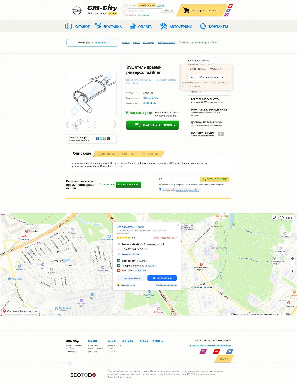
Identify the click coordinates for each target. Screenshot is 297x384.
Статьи (110, 348)
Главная (125, 43)
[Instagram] (226, 14)
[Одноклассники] (105, 137)
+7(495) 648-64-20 (222, 340)
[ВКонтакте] (228, 10)
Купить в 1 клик (215, 179)
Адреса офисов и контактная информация (210, 345)
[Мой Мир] (108, 137)
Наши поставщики (95, 348)
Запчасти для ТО (114, 345)
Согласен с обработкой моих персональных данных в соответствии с (182, 189)
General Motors (150, 98)
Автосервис (92, 351)
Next (114, 124)
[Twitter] (101, 137)
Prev (68, 124)
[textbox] (144, 10)
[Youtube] (230, 6)
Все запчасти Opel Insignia (138, 80)
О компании (93, 345)
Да (191, 77)
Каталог (136, 43)
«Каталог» (100, 42)
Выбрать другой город (210, 77)
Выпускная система (166, 43)
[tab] (81, 153)
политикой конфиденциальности (187, 190)
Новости (111, 351)
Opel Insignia (148, 43)
